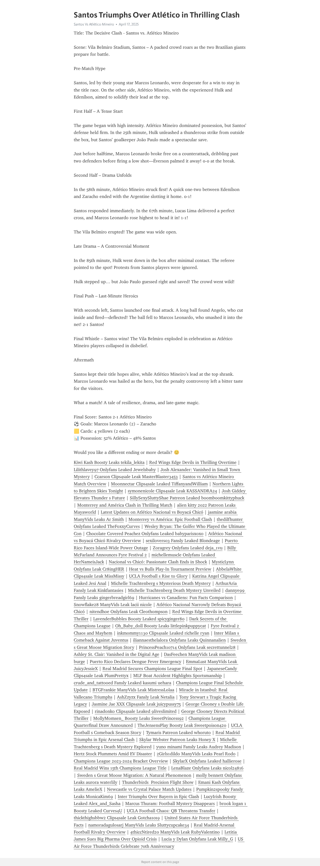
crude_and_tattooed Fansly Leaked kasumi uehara (122, 683)
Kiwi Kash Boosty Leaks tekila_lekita (109, 462)
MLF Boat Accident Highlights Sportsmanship (177, 675)
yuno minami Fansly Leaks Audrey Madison (198, 747)
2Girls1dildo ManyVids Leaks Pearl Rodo (196, 754)
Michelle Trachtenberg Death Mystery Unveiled (174, 590)
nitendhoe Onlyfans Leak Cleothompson (129, 611)
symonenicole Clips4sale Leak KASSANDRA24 (172, 491)
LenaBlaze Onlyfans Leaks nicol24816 (207, 768)
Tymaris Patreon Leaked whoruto (178, 732)
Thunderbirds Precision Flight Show (158, 782)
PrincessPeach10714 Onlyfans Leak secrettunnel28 (187, 647)
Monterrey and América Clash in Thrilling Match (124, 505)
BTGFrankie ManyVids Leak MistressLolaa (133, 690)
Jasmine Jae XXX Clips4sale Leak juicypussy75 (136, 704)
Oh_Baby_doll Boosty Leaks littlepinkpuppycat (160, 626)
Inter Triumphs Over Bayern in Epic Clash (158, 796)
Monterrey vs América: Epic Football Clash (170, 519)
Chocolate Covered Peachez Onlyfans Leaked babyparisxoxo (145, 533)
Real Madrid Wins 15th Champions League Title (120, 768)
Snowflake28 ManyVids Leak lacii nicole (113, 604)
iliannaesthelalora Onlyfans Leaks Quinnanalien (179, 640)
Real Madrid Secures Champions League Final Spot (152, 668)
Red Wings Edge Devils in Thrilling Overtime (192, 462)
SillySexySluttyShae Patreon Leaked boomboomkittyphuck (187, 498)
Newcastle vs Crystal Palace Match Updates (149, 789)
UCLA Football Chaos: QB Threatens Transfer (171, 811)
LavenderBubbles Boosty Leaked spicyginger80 (138, 619)
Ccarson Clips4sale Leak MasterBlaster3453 (136, 476)
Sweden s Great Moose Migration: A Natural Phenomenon (134, 775)
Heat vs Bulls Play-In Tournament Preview (170, 569)
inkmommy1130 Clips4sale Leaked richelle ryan (163, 633)
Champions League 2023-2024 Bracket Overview (121, 761)
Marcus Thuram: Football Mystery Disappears (170, 803)
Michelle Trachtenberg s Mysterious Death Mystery (161, 583)
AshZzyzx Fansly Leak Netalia (145, 697)
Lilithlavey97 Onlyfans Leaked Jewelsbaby (115, 469)
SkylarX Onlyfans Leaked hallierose (207, 761)
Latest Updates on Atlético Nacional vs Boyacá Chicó (152, 512)
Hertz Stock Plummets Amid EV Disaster (113, 754)
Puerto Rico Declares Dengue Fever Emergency (135, 661)
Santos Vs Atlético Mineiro (94, 24)
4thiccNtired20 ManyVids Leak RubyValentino (175, 832)
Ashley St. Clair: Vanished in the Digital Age (116, 654)
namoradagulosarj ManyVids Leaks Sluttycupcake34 (138, 825)
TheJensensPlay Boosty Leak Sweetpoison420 (182, 725)
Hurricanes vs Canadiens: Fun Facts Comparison (186, 597)
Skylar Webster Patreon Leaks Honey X (177, 739)
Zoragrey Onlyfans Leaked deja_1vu (187, 548)
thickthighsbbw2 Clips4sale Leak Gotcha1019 (117, 818)
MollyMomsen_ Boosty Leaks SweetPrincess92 (138, 718)
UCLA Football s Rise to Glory (158, 576)
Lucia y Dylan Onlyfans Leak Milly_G (197, 839)
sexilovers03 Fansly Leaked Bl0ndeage (183, 540)
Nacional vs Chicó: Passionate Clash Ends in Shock (158, 562)
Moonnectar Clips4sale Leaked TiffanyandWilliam (159, 484)
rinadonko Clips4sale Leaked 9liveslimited (135, 711)
